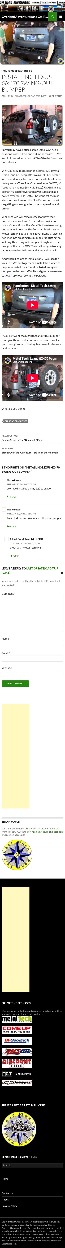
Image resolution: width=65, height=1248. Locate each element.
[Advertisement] (15, 756)
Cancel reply (61, 573)
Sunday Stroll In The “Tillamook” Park (22, 437)
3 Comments (55, 96)
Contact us (7, 1193)
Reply (13, 496)
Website (7, 667)
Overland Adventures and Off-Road (25, 17)
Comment (8, 593)
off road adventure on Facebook (45, 831)
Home (5, 1178)
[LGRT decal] (17, 854)
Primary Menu (61, 16)
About (5, 1199)
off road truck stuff (16, 421)
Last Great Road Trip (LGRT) (32, 96)
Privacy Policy (9, 1205)
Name (6, 638)
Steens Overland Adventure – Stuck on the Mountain (30, 450)
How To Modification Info (17, 71)
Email (6, 653)
